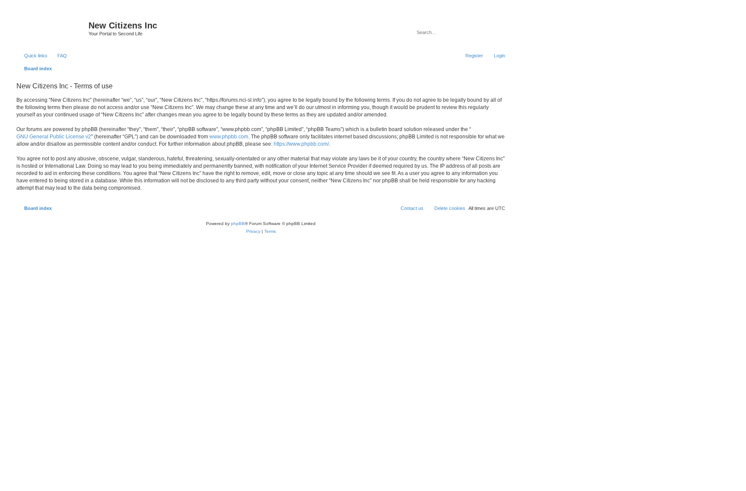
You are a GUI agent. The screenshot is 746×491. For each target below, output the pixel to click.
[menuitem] (58, 55)
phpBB (238, 223)
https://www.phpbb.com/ (301, 144)
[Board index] (51, 28)
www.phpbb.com (228, 137)
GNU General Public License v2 (53, 137)
